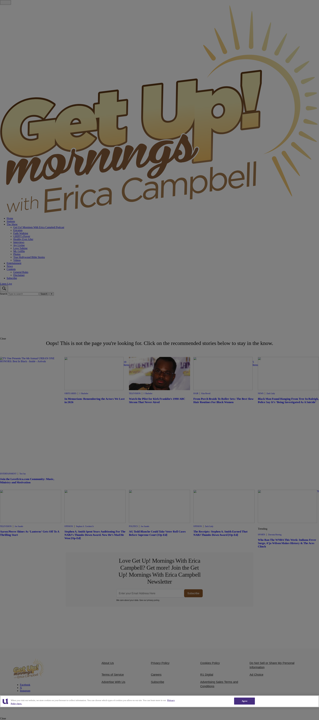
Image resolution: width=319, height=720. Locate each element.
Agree (245, 701)
